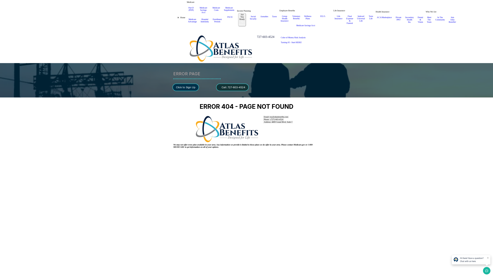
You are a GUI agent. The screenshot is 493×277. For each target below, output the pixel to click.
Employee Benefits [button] (287, 10)
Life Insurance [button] (339, 10)
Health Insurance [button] (382, 12)
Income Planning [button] (244, 11)
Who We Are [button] (431, 12)
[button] (176, 17)
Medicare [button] (190, 2)
